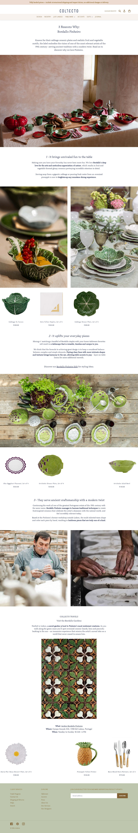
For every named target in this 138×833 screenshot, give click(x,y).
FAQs (12, 803)
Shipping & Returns (17, 800)
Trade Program (15, 794)
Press (43, 800)
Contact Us (14, 797)
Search (12, 806)
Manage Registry (110, 11)
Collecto (17, 828)
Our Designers (46, 809)
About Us (44, 803)
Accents (44, 797)
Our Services (45, 806)
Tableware (44, 794)
